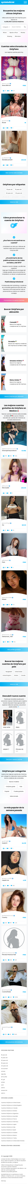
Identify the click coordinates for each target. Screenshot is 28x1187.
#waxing (9, 36)
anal (2, 1085)
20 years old (9, 193)
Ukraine (16, 675)
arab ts (3, 1093)
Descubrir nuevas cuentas (14, 759)
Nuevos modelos (14, 782)
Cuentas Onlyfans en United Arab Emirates (12, 1141)
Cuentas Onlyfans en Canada (9, 1108)
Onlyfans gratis (10, 786)
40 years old (5, 197)
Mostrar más (14, 202)
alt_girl (3, 1079)
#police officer (14, 32)
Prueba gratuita (18, 791)
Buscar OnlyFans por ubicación (14, 396)
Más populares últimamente (14, 1042)
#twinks (23, 32)
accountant (15, 197)
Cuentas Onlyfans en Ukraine (9, 1111)
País (21, 786)
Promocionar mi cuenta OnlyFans (14, 300)
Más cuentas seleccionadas (14, 173)
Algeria (14, 679)
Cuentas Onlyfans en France (9, 1119)
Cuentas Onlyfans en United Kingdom (11, 1105)
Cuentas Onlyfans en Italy (8, 1127)
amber (3, 1082)
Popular (7, 791)
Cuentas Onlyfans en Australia (9, 1116)
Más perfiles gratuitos (14, 649)
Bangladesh (9, 671)
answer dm (4, 1090)
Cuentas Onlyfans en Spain (8, 1130)
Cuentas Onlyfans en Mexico (9, 1135)
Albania (7, 679)
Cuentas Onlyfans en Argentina (9, 1113)
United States (18, 671)
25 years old (18, 193)
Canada (23, 675)
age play (3, 1074)
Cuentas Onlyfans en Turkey (9, 1138)
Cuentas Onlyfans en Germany (9, 1121)
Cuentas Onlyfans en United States (10, 1102)
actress (23, 197)
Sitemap (3, 1181)
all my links (4, 1077)
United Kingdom (7, 675)
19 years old (18, 189)
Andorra (21, 679)
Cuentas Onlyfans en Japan (8, 1124)
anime (3, 1087)
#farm (5, 32)
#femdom (18, 36)
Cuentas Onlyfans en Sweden (9, 1132)
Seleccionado (14, 796)
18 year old (9, 189)
